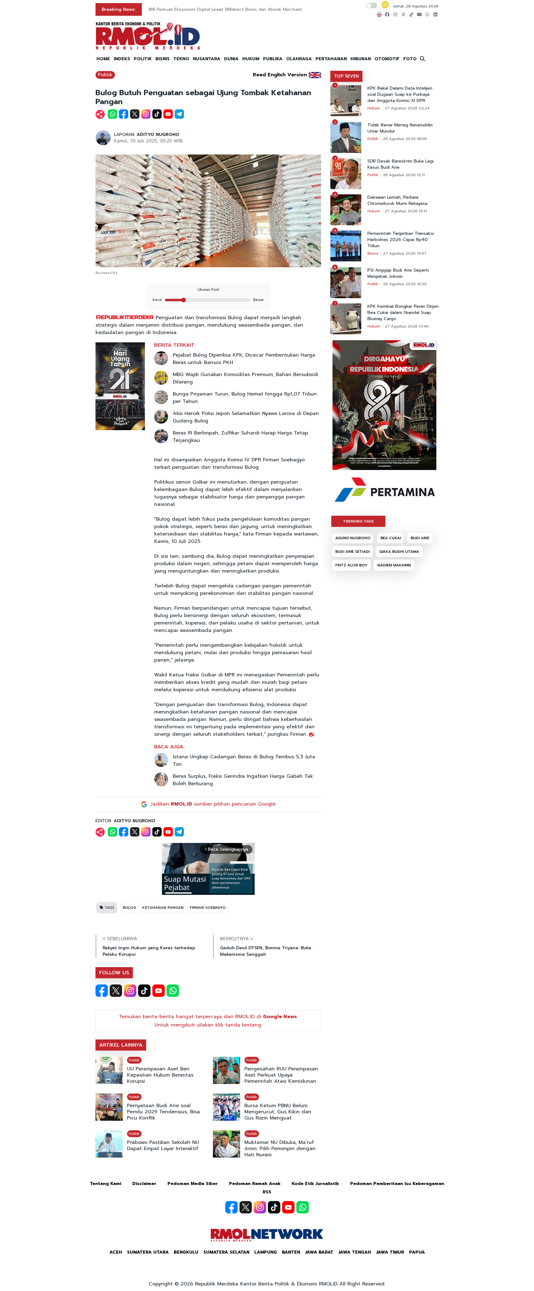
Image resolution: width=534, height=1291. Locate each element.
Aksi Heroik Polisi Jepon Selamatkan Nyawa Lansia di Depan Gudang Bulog (246, 417)
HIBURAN (360, 59)
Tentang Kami (105, 1183)
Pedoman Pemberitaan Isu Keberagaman (397, 1183)
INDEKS (122, 59)
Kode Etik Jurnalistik (315, 1183)
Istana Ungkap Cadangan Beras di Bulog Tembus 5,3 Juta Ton (244, 760)
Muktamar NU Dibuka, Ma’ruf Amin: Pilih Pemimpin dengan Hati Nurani (280, 1148)
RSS (267, 1192)
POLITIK (143, 59)
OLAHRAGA (299, 59)
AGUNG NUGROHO (353, 538)
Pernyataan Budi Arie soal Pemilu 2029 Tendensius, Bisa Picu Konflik (163, 1112)
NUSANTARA (206, 59)
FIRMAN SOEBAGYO (208, 907)
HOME (103, 59)
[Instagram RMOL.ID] (130, 990)
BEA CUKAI (390, 538)
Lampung (265, 1252)
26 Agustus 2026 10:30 (405, 284)
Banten (291, 1252)
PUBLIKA (272, 59)
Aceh (115, 1252)
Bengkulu (186, 1252)
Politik (105, 74)
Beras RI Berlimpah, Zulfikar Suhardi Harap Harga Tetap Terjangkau (240, 436)
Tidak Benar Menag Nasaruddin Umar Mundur (400, 128)
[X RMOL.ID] (116, 990)
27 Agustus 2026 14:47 (404, 253)
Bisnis (372, 253)
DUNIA (231, 59)
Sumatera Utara (148, 1252)
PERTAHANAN (331, 59)
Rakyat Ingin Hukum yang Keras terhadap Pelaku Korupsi (149, 951)
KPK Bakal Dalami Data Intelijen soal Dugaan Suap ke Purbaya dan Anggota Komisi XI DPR (399, 94)
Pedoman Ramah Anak (255, 1183)
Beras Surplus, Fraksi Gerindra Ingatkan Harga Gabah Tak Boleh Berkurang (243, 779)
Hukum (373, 108)
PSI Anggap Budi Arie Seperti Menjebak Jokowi (398, 273)
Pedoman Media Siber (192, 1183)
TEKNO (181, 59)
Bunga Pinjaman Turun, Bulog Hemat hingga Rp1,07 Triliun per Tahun (245, 397)
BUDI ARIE (420, 538)
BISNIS (162, 59)
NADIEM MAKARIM (394, 565)
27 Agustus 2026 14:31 (406, 211)
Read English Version (280, 74)
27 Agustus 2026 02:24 (407, 108)
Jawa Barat (319, 1252)
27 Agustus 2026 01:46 (407, 326)
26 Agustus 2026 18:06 (405, 139)
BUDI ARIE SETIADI (352, 551)
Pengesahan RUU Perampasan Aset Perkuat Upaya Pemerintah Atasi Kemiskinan (281, 1075)
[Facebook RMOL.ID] (101, 990)
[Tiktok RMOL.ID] (144, 990)
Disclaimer (144, 1183)
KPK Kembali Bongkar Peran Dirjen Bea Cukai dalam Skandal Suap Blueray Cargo (403, 312)
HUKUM (250, 59)
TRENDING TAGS (358, 521)
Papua (417, 1252)
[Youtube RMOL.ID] (158, 990)
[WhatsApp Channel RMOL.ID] (173, 990)
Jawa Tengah (354, 1252)
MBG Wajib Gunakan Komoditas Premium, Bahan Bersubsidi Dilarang (245, 378)
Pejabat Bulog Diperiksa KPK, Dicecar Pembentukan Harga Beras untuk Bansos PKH (244, 358)
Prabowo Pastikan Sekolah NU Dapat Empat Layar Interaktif (163, 1145)
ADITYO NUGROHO (158, 134)
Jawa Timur (390, 1252)
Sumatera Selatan (226, 1252)
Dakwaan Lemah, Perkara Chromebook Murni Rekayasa (397, 200)
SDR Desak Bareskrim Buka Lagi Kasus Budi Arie (400, 164)
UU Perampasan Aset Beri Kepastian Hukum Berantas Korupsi (160, 1075)
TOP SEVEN (346, 76)
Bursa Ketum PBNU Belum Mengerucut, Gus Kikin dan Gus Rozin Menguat (277, 1112)
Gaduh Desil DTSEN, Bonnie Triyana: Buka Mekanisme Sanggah (265, 951)
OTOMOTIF (387, 59)
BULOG (129, 907)
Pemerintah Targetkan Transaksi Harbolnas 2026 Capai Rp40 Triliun (400, 240)
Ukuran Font (208, 289)
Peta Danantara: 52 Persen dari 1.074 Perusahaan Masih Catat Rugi (219, 9)
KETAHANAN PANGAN (163, 907)
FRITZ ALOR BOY (351, 565)
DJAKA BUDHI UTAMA (399, 551)
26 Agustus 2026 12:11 (404, 175)
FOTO (410, 59)
